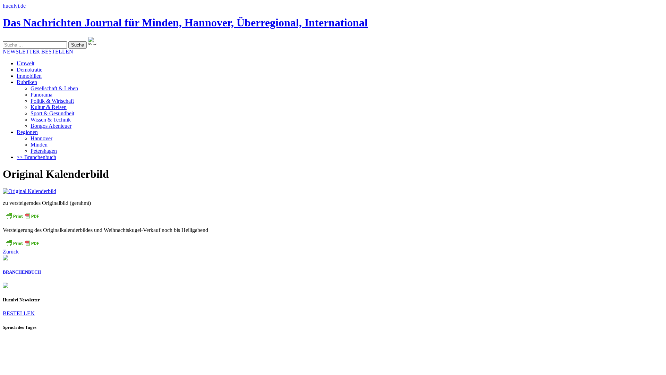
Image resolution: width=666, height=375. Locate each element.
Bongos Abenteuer (51, 126)
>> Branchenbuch (36, 157)
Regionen (27, 132)
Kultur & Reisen (49, 107)
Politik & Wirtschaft (52, 101)
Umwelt (25, 63)
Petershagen (44, 151)
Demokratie (29, 70)
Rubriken (27, 82)
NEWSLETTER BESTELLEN (38, 52)
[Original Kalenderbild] (29, 191)
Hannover (41, 138)
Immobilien (29, 76)
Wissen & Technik (51, 120)
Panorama (41, 95)
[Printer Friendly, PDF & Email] (22, 218)
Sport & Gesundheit (52, 113)
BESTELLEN (19, 313)
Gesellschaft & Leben (54, 88)
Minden (39, 145)
